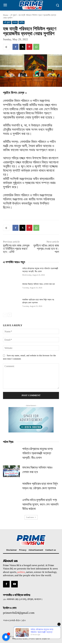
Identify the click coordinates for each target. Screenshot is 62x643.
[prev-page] (5, 315)
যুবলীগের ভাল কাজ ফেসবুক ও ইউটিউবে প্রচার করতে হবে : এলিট (16, 249)
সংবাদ (15, 22)
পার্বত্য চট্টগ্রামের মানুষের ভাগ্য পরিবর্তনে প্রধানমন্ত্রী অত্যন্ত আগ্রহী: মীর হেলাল (37, 453)
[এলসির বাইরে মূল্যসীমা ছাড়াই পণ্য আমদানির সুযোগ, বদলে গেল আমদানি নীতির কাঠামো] (11, 504)
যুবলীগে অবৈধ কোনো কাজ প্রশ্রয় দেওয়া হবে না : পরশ (46, 249)
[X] (22, 47)
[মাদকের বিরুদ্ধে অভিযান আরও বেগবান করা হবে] (11, 288)
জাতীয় (21, 22)
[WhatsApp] (36, 47)
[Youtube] (14, 584)
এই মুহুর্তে (13, 15)
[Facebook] (15, 47)
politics (21, 571)
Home (5, 15)
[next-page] (10, 315)
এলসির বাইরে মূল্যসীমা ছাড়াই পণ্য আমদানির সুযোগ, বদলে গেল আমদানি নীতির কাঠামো (40, 504)
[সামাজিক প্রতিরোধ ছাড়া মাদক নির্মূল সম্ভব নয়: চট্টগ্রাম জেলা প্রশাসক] (11, 304)
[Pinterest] (29, 47)
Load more (30, 517)
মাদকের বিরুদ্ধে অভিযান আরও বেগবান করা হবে (38, 284)
